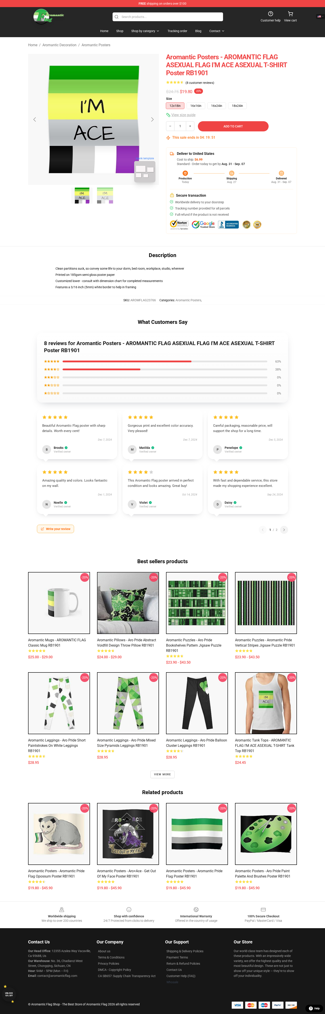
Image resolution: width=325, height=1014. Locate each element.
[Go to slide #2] (105, 196)
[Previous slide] (35, 119)
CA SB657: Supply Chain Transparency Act (127, 976)
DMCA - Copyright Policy (114, 970)
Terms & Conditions (111, 957)
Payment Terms (177, 957)
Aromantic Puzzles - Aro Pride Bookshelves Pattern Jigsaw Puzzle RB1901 (193, 645)
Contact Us (174, 970)
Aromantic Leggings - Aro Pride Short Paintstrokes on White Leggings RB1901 (57, 745)
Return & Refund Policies (183, 963)
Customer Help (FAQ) (180, 976)
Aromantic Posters (96, 45)
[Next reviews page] (284, 530)
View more (162, 774)
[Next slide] (152, 119)
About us (104, 951)
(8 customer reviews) (199, 82)
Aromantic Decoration (59, 45)
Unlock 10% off (9, 994)
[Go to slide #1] (82, 196)
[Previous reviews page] (263, 530)
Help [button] (317, 1008)
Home (32, 45)
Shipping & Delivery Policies (184, 951)
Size (169, 98)
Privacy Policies (108, 963)
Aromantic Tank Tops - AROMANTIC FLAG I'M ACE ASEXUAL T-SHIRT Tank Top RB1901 (264, 745)
